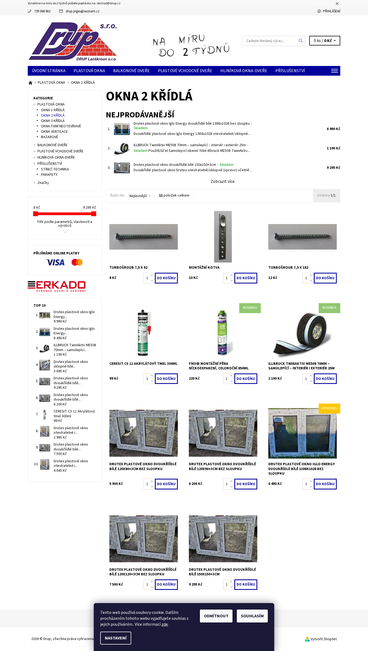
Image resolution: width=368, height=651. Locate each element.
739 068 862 (42, 11)
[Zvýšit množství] (153, 275)
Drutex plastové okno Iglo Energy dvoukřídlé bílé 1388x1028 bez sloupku (193, 126)
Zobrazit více (223, 181)
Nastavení (116, 638)
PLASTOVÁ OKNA (89, 71)
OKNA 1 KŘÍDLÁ (53, 110)
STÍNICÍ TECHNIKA (55, 169)
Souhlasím (252, 616)
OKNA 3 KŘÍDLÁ (53, 121)
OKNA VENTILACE (54, 131)
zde (164, 624)
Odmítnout (216, 616)
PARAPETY (49, 174)
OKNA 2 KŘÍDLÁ (53, 115)
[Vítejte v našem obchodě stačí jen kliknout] (31, 82)
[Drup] (74, 40)
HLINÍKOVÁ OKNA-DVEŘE (243, 71)
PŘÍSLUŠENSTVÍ (290, 71)
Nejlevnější (138, 196)
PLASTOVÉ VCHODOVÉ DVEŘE (185, 71)
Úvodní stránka (48, 71)
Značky (43, 183)
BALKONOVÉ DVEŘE (131, 71)
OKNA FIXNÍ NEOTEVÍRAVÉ (61, 126)
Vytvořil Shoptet (324, 639)
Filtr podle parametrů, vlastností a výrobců (64, 223)
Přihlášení (331, 11)
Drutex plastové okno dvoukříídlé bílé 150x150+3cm (184, 164)
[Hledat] (301, 41)
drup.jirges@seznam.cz (82, 11)
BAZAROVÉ (49, 137)
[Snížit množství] (153, 281)
